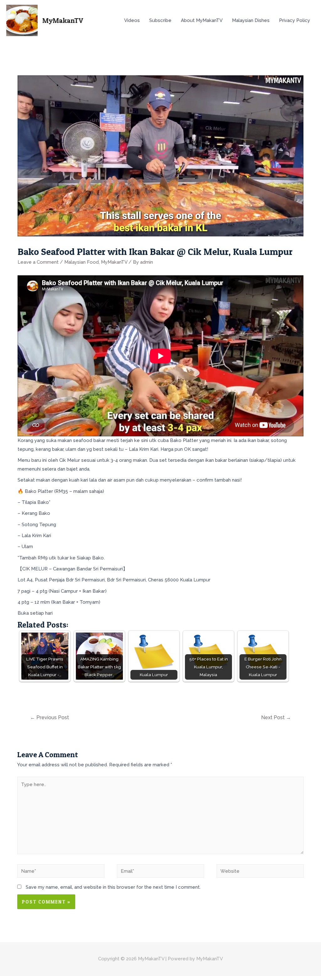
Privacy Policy (294, 20)
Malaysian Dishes (251, 20)
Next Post (276, 717)
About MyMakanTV (202, 20)
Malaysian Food (81, 262)
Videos (132, 20)
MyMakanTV (62, 20)
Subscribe (160, 20)
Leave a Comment (38, 262)
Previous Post (49, 717)
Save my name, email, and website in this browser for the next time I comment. (113, 887)
